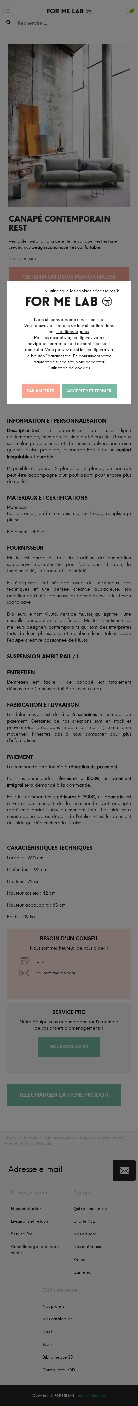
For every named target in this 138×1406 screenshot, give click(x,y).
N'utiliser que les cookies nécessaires (80, 291)
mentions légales (72, 331)
